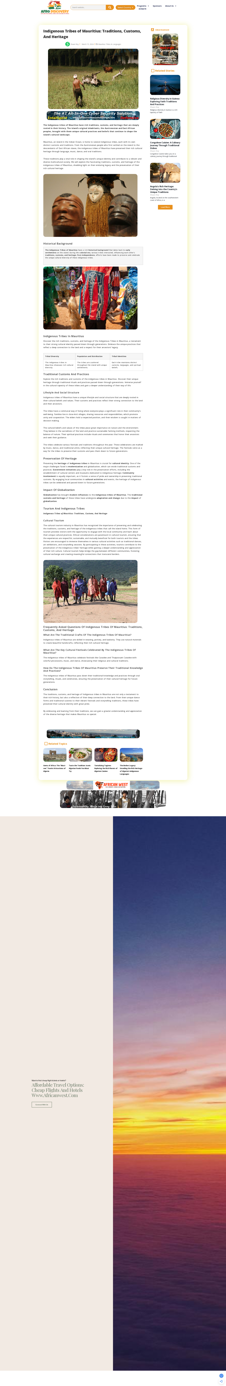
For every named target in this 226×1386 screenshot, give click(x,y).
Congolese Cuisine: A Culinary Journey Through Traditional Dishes (165, 145)
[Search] (110, 7)
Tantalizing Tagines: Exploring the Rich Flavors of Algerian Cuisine (105, 768)
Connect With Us (41, 1105)
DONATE (142, 9)
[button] (165, 207)
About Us (169, 6)
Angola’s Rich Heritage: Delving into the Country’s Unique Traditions (163, 189)
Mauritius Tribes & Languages (109, 44)
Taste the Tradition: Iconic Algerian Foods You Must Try (80, 768)
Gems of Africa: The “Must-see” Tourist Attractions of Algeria (54, 768)
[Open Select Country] (132, 7)
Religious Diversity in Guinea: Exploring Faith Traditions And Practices (165, 101)
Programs (141, 6)
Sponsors (157, 6)
